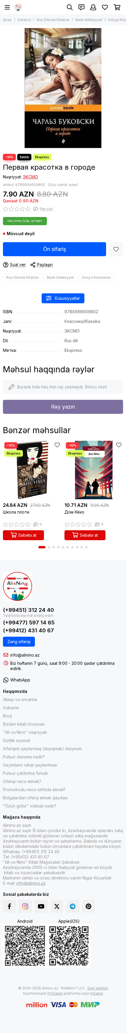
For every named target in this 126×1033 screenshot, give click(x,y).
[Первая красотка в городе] (63, 88)
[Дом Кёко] (93, 470)
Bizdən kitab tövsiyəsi (24, 724)
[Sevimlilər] (116, 249)
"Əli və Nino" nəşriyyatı (25, 732)
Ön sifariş (54, 249)
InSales (97, 993)
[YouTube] (41, 906)
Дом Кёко (74, 511)
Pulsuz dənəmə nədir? (24, 756)
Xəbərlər (11, 707)
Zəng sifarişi (18, 641)
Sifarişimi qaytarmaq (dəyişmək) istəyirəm (42, 748)
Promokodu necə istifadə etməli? (34, 789)
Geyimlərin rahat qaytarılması (30, 764)
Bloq (7, 715)
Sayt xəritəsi (97, 988)
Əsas (7, 20)
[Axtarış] (70, 7)
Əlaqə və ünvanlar (20, 699)
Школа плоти (16, 511)
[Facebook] (9, 906)
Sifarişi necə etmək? (22, 781)
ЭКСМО (30, 176)
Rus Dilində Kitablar (53, 20)
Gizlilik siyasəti (16, 740)
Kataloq (24, 20)
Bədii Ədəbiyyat (88, 20)
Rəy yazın (63, 407)
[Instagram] (25, 906)
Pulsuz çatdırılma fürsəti (25, 773)
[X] (56, 906)
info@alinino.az (25, 654)
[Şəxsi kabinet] (93, 7)
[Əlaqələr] (81, 7)
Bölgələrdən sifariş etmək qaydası (35, 797)
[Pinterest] (88, 906)
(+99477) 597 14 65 (29, 622)
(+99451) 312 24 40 (28, 610)
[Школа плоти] (32, 470)
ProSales (55, 993)
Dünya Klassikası (96, 277)
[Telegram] (72, 906)
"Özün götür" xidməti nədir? (29, 805)
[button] (41, 547)
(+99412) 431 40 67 (28, 630)
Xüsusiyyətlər (67, 298)
